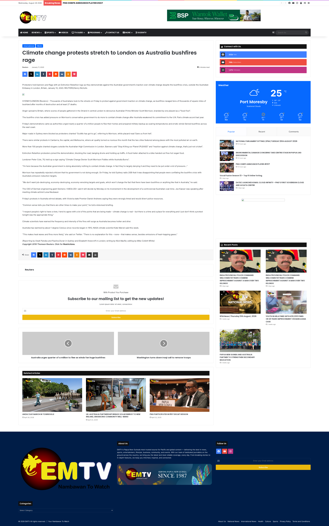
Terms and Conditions (301, 521)
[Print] (95, 254)
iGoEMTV (141, 32)
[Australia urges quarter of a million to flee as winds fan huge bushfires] (68, 343)
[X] (31, 74)
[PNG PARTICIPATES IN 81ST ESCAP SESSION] (179, 395)
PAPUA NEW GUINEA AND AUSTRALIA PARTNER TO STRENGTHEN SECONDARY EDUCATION (237, 357)
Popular (231, 131)
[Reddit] (55, 74)
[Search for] (306, 32)
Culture (268, 521)
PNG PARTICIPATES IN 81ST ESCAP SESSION (169, 414)
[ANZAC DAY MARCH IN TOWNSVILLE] (52, 395)
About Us (222, 521)
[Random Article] (305, 3)
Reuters (25, 67)
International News (248, 521)
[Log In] (301, 3)
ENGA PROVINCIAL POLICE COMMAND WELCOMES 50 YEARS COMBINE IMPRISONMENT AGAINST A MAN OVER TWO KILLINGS (239, 279)
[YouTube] (293, 3)
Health (260, 521)
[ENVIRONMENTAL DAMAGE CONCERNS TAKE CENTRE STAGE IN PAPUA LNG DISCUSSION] (227, 156)
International (29, 46)
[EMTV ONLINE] (41, 17)
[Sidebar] (309, 3)
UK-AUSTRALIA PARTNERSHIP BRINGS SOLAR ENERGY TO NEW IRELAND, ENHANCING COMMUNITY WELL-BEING (113, 415)
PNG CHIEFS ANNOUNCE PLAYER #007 (253, 164)
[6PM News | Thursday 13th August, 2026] (240, 302)
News (37, 32)
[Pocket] (74, 74)
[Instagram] (297, 3)
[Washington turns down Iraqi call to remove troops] (163, 343)
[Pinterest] (49, 74)
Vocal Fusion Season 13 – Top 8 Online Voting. (86, 3)
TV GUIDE (78, 32)
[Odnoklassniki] (68, 74)
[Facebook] (289, 3)
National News (233, 521)
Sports (50, 32)
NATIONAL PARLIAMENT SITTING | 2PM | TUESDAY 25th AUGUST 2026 (266, 141)
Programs (94, 32)
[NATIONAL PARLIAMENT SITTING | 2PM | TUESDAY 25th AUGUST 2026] (227, 145)
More (128, 32)
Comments (294, 131)
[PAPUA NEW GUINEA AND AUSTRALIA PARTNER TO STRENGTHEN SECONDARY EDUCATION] (240, 340)
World (39, 46)
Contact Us (113, 32)
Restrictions (69, 244)
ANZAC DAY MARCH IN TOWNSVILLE (38, 414)
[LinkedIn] (37, 74)
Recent (262, 131)
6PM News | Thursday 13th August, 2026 (238, 316)
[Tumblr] (43, 74)
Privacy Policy (285, 521)
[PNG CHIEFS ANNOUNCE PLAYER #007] (227, 167)
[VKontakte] (62, 74)
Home (25, 32)
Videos (64, 32)
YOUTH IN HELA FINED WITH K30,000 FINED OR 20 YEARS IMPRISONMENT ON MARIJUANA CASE (286, 319)
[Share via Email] (89, 254)
